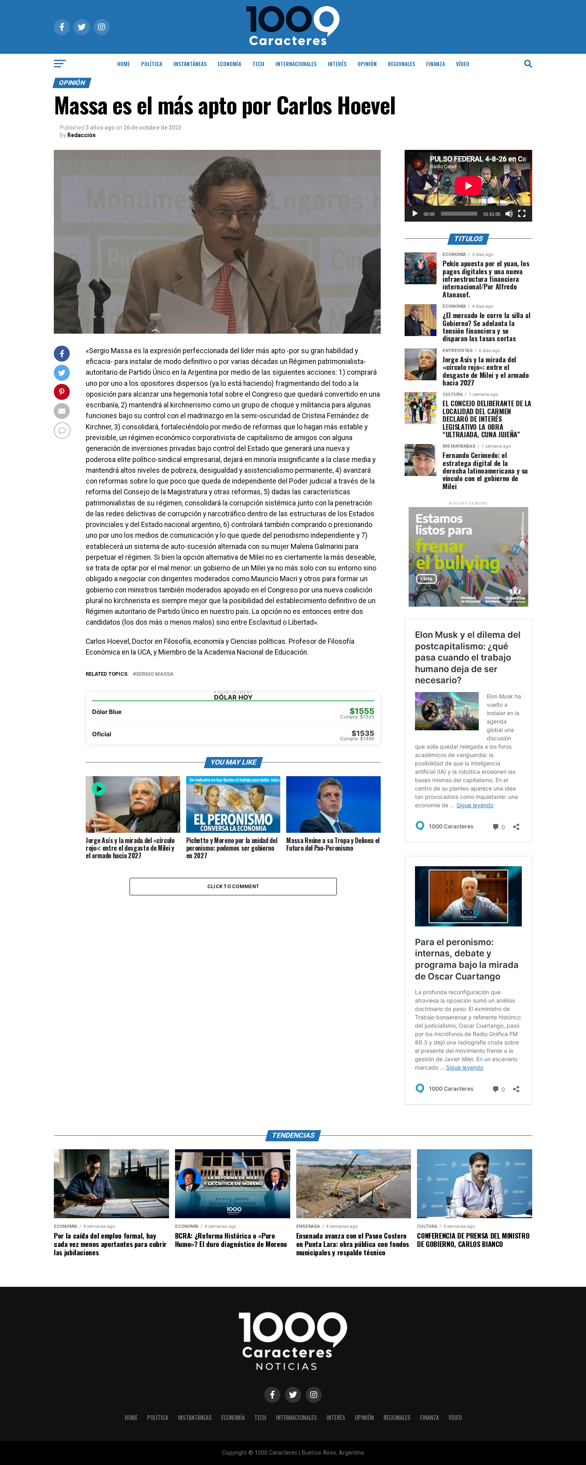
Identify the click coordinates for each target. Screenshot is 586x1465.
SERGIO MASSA (154, 674)
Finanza (435, 63)
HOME (123, 63)
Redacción (81, 135)
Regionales (401, 63)
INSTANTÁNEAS (189, 63)
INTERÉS (337, 63)
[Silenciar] (509, 214)
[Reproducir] (415, 214)
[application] (468, 186)
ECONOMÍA (229, 63)
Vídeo (462, 63)
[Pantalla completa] (522, 214)
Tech (258, 63)
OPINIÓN (367, 63)
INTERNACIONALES (296, 63)
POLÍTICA (151, 63)
